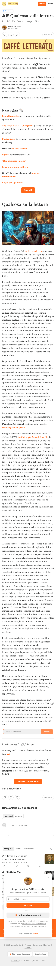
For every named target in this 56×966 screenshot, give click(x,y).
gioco (7, 154)
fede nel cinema (19, 148)
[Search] (51, 848)
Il (3, 154)
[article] (28, 860)
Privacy (28, 945)
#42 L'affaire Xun (11, 872)
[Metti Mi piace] (4, 34)
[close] (48, 878)
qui (8, 754)
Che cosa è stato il (11, 125)
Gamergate (25, 125)
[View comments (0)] (11, 34)
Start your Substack (21, 954)
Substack (15, 960)
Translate (8, 11)
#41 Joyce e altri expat (14, 856)
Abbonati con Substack (30, 915)
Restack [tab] (18, 816)
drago (22, 161)
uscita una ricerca (33, 251)
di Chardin (42, 437)
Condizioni (37, 945)
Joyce (5, 167)
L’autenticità (8, 139)
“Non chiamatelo (10, 161)
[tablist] (13, 816)
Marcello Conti (14, 26)
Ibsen (25, 167)
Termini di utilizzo (31, 921)
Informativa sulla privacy (36, 926)
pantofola (19, 182)
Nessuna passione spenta (13, 427)
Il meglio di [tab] (8, 849)
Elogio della (8, 182)
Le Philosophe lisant (27, 437)
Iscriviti (42, 3)
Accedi (50, 3)
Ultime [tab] (18, 849)
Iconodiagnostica (10, 116)
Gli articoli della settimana (13, 859)
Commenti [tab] (8, 816)
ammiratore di (15, 167)
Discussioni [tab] (29, 849)
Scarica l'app (40, 954)
